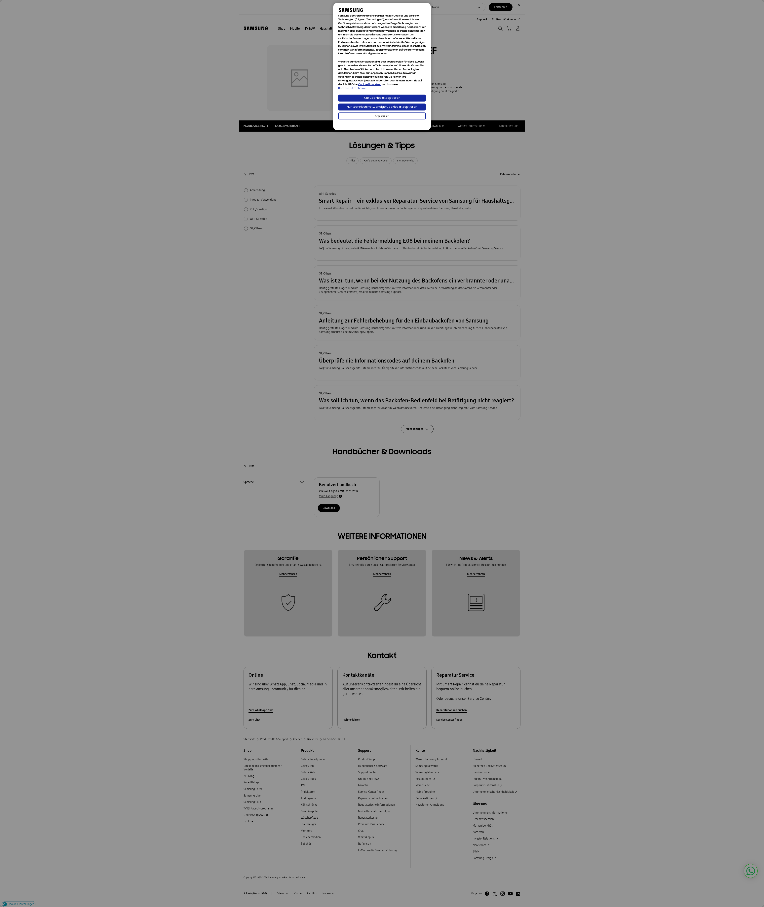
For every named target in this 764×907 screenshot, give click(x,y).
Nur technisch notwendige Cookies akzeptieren (382, 107)
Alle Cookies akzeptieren (382, 98)
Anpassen (382, 115)
